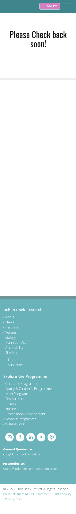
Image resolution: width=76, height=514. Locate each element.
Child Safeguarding (15, 494)
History (10, 403)
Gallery (10, 337)
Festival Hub (14, 398)
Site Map (12, 352)
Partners (11, 327)
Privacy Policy (14, 499)
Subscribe (15, 365)
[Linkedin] (30, 437)
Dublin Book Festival (12, 9)
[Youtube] (41, 437)
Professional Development (25, 414)
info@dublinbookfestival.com (23, 454)
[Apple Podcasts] (52, 437)
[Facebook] (20, 437)
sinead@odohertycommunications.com (30, 469)
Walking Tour (14, 424)
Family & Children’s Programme (28, 388)
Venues (10, 332)
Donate (13, 359)
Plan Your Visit (16, 342)
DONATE (51, 6)
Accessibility (14, 347)
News (9, 322)
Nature (10, 409)
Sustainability (62, 494)
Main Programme (18, 393)
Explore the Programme (25, 376)
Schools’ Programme (20, 419)
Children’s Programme (21, 383)
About (9, 317)
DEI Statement (41, 494)
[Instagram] (9, 437)
